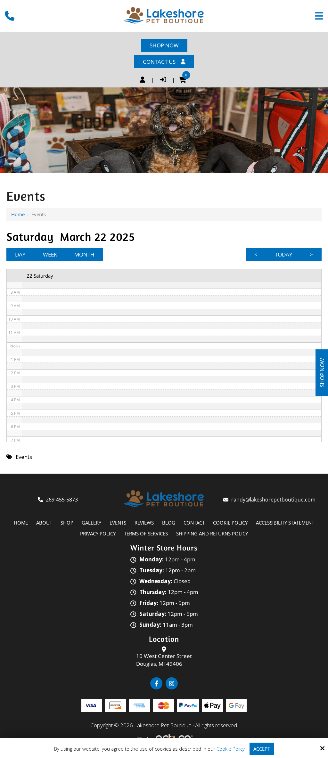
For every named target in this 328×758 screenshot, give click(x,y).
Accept (261, 749)
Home (18, 214)
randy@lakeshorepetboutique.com (274, 499)
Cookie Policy (231, 749)
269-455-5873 (62, 499)
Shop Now (164, 45)
